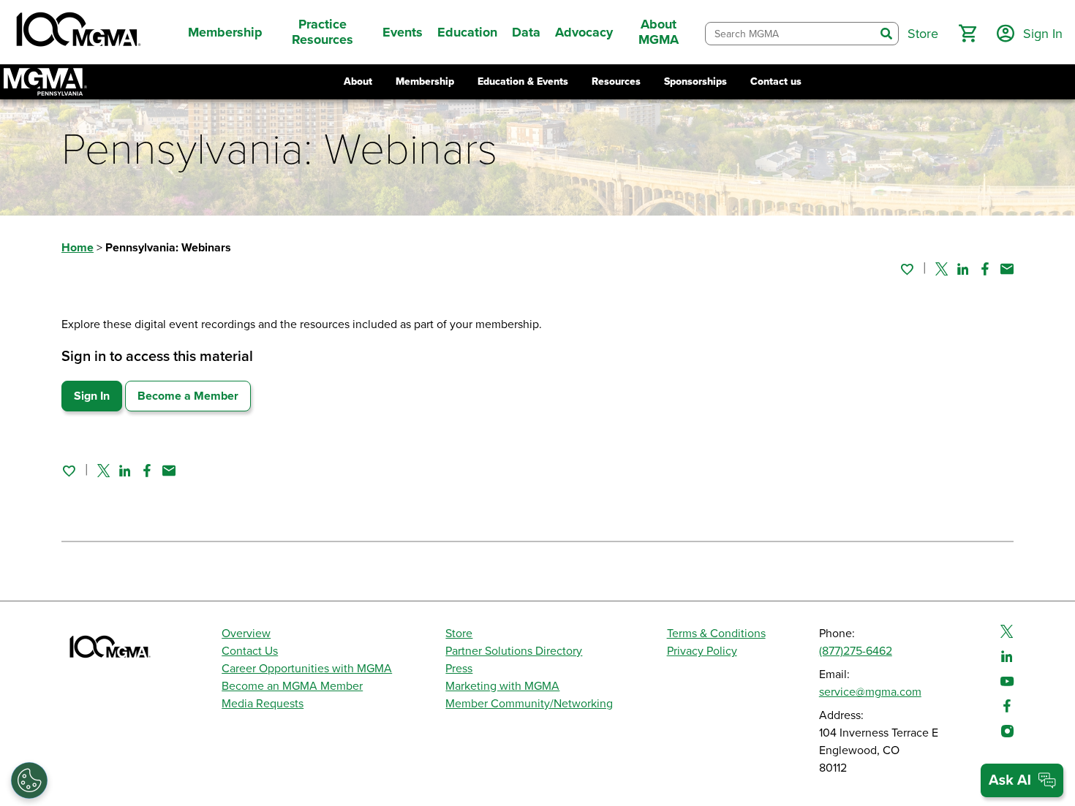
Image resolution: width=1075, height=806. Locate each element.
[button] (967, 33)
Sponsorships (695, 81)
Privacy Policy (702, 651)
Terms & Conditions (716, 633)
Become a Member (187, 396)
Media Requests (262, 703)
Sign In (92, 396)
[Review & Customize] (29, 780)
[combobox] (790, 34)
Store (458, 633)
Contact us (775, 81)
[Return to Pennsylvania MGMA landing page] (45, 82)
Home (77, 247)
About (358, 81)
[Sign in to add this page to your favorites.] (906, 269)
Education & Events (523, 81)
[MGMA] (77, 32)
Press (458, 668)
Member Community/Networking (529, 703)
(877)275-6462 (855, 651)
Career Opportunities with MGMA (307, 668)
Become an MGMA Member (292, 686)
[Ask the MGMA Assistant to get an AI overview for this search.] (1022, 780)
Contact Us (250, 651)
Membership (425, 81)
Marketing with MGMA (502, 686)
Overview (246, 633)
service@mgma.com (870, 692)
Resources (616, 81)
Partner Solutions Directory (513, 651)
